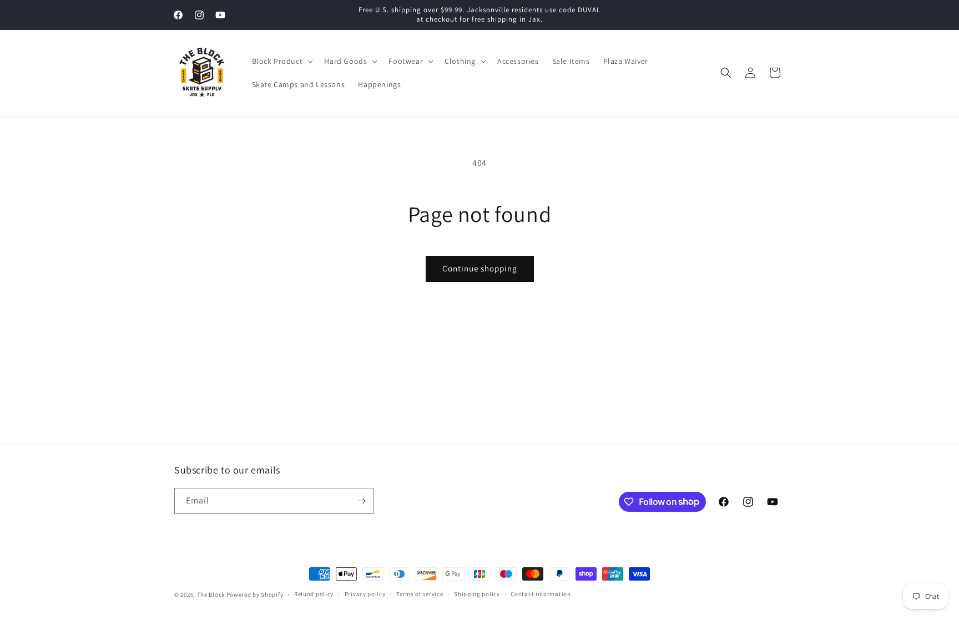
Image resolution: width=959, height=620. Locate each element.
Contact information (541, 594)
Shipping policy (477, 594)
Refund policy (314, 594)
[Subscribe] (361, 501)
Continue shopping (479, 268)
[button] (281, 61)
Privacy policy (365, 594)
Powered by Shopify (255, 594)
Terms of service (419, 594)
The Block (211, 594)
